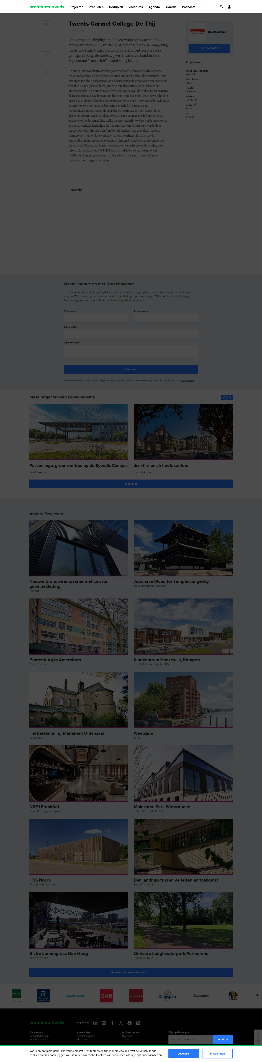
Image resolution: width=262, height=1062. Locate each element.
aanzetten (155, 1055)
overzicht (89, 1055)
